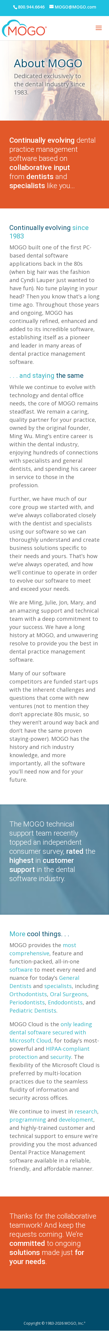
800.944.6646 (31, 7)
